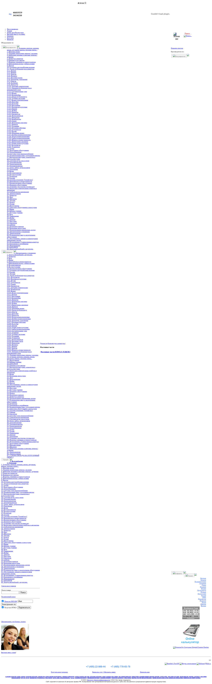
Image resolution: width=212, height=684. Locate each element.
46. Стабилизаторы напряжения (18, 417)
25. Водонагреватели (14, 173)
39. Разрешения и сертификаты (17, 405)
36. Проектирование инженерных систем (21, 398)
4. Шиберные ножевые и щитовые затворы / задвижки (22, 56)
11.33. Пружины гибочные (16, 128)
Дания (204, 585)
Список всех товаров (8, 586)
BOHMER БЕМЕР (144, 676)
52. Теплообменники (14, 428)
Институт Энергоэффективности (98, 680)
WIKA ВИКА (127, 678)
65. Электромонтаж (13, 452)
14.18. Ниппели (12, 306)
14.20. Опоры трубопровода (17, 310)
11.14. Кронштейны (14, 95)
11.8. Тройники (12, 83)
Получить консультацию (59, 672)
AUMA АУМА (165, 678)
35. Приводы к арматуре (15, 396)
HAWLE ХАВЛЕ (79, 676)
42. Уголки (10, 204)
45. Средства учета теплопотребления (20, 415)
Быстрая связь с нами (8, 652)
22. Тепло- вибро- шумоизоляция (18, 167)
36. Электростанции (14, 193)
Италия (203, 588)
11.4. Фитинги (12, 76)
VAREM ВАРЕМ (156, 678)
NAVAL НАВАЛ (21, 676)
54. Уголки (10, 431)
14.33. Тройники (13, 332)
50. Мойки (10, 218)
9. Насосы (10, 65)
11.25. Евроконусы (13, 114)
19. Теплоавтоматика (14, 162)
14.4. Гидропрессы (13, 282)
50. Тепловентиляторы (14, 424)
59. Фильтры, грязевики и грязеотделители (21, 440)
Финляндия (202, 599)
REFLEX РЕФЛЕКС (146, 678)
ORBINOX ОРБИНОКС (68, 676)
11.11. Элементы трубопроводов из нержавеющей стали (19, 89)
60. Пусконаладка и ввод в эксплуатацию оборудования (21, 236)
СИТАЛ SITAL (163, 676)
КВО (173, 676)
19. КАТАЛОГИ (12, 364)
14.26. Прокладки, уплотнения (17, 320)
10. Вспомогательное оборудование (19, 268)
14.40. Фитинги (12, 345)
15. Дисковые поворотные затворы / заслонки (22, 355)
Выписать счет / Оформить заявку (104, 672)
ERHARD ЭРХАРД (154, 676)
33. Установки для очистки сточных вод (21, 186)
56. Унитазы (11, 435)
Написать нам (145, 672)
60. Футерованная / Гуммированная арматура (23, 441)
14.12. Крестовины (13, 296)
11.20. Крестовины (13, 105)
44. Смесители (12, 414)
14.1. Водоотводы (13, 277)
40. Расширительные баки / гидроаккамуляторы (23, 407)
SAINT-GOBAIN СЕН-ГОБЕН (110, 676)
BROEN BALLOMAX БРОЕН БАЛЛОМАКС (50, 676)
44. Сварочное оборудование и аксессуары (22, 207)
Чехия (204, 602)
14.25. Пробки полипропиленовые (19, 319)
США (204, 597)
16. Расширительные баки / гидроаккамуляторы (23, 155)
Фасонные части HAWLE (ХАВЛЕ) (55, 352)
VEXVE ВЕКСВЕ (184, 676)
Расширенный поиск (8, 596)
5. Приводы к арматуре (15, 58)
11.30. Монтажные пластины (17, 122)
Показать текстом (177, 48)
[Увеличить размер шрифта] (176, 39)
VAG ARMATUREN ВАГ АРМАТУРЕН (129, 676)
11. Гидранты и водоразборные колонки (21, 270)
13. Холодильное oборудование (18, 150)
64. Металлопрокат (13, 245)
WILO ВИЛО (48, 678)
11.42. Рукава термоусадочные (17, 143)
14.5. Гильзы (11, 284)
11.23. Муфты (12, 110)
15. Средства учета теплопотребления (20, 154)
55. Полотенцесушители (15, 226)
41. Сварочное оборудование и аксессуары (22, 409)
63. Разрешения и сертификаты (17, 244)
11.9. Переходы (12, 84)
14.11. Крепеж (12, 294)
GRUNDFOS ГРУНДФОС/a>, (37, 678)
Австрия (203, 578)
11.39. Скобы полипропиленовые (18, 138)
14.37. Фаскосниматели (15, 339)
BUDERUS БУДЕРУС (81, 678)
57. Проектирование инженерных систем (21, 230)
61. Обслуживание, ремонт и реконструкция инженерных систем (22, 239)
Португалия (202, 594)
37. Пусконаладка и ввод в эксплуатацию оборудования (21, 401)
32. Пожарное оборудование (17, 185)
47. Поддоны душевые (14, 212)
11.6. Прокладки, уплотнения (17, 79)
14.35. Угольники (13, 336)
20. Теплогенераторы (14, 164)
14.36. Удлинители (13, 338)
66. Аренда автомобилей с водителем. (20, 249)
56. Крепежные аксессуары (16, 228)
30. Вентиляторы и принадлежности (19, 181)
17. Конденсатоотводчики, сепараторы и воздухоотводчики (21, 158)
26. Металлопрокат (13, 379)
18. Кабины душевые (14, 362)
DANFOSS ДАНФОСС (118, 678)
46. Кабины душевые (14, 211)
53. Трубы (10, 429)
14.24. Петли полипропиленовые (18, 317)
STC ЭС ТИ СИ (25, 678)
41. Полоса (11, 202)
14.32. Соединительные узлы (17, 331)
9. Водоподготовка (13, 267)
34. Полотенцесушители (15, 395)
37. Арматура (11, 195)
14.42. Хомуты (12, 348)
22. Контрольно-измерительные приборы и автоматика (22, 371)
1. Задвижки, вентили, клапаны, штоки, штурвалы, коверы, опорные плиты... (23, 49)
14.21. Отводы (12, 312)
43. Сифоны (11, 412)
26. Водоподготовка (14, 174)
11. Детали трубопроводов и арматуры (20, 69)
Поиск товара (6, 590)
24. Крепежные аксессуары (16, 376)
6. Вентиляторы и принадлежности (19, 261)
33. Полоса (11, 393)
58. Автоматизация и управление (18, 231)
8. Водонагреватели (14, 265)
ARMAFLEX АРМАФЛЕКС (176, 678)
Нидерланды (201, 590)
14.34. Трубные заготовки (16, 334)
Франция (203, 601)
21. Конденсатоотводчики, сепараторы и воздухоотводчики (21, 368)
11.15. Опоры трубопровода (17, 96)
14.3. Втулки (11, 281)
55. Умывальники (13, 433)
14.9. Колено (11, 291)
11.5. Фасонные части (14, 77)
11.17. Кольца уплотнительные (17, 100)
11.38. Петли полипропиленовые (18, 136)
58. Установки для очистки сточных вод (21, 438)
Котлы (72, 678)
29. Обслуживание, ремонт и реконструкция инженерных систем (22, 385)
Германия (202, 583)
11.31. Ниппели (12, 124)
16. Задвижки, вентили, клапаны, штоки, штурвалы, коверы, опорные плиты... (21, 357)
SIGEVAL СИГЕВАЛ (194, 676)
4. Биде (9, 258)
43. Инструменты (13, 206)
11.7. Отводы (11, 81)
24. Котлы (10, 171)
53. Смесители (12, 223)
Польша (203, 592)
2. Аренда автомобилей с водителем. (19, 255)
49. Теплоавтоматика (14, 422)
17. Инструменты (13, 360)
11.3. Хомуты (11, 74)
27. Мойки (10, 381)
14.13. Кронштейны (14, 298)
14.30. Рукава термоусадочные (17, 327)
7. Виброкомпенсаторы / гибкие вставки (21, 263)
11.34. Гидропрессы (14, 129)
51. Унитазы (11, 219)
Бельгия (203, 580)
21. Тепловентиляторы (14, 166)
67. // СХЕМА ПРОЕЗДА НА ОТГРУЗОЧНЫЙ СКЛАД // (23, 456)
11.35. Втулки (12, 131)
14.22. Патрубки (12, 313)
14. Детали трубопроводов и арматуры (20, 275)
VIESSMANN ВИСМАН (93, 678)
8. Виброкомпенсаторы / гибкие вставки (21, 64)
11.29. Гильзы (11, 121)
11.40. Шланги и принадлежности (19, 140)
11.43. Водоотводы (13, 145)
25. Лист (10, 377)
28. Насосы (11, 383)
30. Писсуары (11, 388)
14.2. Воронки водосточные (16, 279)
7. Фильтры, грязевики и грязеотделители (21, 62)
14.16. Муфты (12, 303)
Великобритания (200, 581)
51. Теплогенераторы (14, 426)
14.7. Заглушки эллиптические (17, 287)
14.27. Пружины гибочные (16, 322)
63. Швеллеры (12, 447)
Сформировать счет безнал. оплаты (13, 621)
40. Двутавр (11, 200)
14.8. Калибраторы (13, 289)
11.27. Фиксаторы (13, 117)
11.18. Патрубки (12, 102)
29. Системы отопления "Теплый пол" (20, 180)
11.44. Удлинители (13, 147)
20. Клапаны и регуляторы (16, 365)
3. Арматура (11, 256)
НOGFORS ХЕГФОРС (32, 676)
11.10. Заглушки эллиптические (18, 86)
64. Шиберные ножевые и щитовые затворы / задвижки (22, 449)
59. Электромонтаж (13, 233)
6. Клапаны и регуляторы (15, 60)
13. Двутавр (11, 274)
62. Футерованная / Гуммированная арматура (23, 242)
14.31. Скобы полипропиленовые (18, 329)
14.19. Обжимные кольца (15, 308)
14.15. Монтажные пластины (17, 301)
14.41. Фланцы (12, 346)
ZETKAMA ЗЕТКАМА (96, 676)
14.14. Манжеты (12, 300)
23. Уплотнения (12, 169)
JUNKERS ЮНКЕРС (105, 678)
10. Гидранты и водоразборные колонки (21, 67)
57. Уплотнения (12, 436)
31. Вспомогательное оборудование (19, 183)
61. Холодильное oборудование (18, 443)
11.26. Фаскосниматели (15, 116)
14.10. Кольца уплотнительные (17, 293)
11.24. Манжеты (12, 112)
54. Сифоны (11, 225)
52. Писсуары (11, 221)
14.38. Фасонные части (15, 341)
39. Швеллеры (12, 199)
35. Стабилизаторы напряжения (18, 192)
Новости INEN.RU (10, 601)
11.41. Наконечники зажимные (17, 141)
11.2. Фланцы (11, 72)
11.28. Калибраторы (14, 119)
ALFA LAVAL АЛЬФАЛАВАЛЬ (61, 678)
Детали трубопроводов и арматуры (52, 343)
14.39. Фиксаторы (13, 343)
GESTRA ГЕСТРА (136, 678)
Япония (203, 606)
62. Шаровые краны (14, 445)
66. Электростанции (14, 454)
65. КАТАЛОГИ (12, 247)
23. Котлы (10, 374)
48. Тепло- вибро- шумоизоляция (18, 421)
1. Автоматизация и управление (25, 253)
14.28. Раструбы (12, 324)
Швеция (203, 604)
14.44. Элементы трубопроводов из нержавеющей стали (19, 352)
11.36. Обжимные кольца (15, 133)
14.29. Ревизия (12, 325)
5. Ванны (10, 260)
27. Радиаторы (12, 176)
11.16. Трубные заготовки (16, 98)
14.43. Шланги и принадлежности (19, 350)
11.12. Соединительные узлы (17, 91)
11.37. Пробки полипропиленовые (19, 135)
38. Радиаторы (12, 403)
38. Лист (10, 197)
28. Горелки (11, 178)
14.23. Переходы (13, 315)
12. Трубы (10, 148)
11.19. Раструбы (12, 103)
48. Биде (10, 214)
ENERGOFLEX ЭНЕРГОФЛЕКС (192, 678)
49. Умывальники (13, 216)
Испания (203, 587)
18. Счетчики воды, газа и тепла (18, 161)
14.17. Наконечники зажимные (17, 305)
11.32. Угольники (13, 126)
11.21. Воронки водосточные (17, 107)
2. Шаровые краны (13, 51)
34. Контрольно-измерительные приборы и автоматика (22, 189)
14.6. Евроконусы (13, 286)
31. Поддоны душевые (14, 390)
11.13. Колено (12, 93)
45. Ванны (10, 209)
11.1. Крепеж (11, 71)
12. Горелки (11, 272)
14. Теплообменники (14, 152)
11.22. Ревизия (12, 109)
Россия (203, 595)
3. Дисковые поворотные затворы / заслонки (22, 53)
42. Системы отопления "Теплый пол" (20, 410)
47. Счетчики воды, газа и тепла (18, 419)
